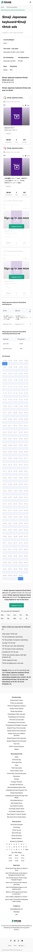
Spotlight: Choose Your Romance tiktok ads (4, 615)
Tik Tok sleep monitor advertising (12, 649)
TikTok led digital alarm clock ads (12, 663)
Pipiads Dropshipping (16, 793)
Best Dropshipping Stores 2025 (16, 787)
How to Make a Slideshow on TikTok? (16, 897)
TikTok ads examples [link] (11, 7)
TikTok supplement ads (9, 660)
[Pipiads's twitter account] (14, 940)
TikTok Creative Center (16, 771)
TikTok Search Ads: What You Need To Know (16, 869)
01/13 (16, 858)
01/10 (22, 858)
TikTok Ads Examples (16, 824)
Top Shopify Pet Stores (16, 806)
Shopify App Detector (16, 711)
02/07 (10, 855)
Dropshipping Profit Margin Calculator (16, 725)
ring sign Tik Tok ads (8, 643)
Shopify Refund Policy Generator (16, 731)
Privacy (10, 945)
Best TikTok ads (16, 833)
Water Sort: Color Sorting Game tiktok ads (16, 618)
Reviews (16, 779)
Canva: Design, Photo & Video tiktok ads (10, 615)
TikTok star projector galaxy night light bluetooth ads (14, 656)
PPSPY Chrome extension (16, 746)
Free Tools (17, 744)
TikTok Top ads (16, 830)
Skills (16, 765)
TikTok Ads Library (16, 768)
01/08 (16, 861)
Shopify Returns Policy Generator (16, 738)
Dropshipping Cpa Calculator (16, 717)
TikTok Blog (16, 827)
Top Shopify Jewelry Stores (16, 809)
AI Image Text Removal (16, 784)
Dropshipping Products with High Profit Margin (17, 796)
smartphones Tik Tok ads (10, 652)
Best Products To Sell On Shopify (16, 814)
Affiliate (16, 749)
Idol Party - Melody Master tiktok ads (4, 618)
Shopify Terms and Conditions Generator (16, 734)
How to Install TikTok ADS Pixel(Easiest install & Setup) (16, 900)
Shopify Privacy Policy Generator (16, 728)
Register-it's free (16, 226)
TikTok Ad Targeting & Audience (16, 706)
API (16, 914)
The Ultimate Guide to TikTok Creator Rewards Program (16, 879)
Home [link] (2, 7)
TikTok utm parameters (16, 703)
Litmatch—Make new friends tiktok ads (23, 618)
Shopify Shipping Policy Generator (16, 741)
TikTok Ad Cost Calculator (16, 720)
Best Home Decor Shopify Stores (16, 817)
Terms (15, 945)
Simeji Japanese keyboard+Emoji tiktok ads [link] (13, 10)
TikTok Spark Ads (16, 762)
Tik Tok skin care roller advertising (13, 646)
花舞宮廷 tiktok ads (29, 618)
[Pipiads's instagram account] (22, 940)
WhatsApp (16, 912)
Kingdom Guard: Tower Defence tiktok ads (23, 615)
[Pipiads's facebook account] (11, 940)
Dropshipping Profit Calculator (16, 722)
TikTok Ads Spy (16, 760)
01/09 (10, 861)
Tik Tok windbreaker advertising (12, 637)
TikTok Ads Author (16, 836)
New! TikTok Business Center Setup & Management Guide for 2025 (16, 874)
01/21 (10, 858)
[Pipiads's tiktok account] (18, 940)
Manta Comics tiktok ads (29, 615)
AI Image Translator (16, 782)
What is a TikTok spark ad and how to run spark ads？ (16, 893)
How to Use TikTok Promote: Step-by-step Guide (16, 883)
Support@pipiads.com (16, 909)
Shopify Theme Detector (16, 708)
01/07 (22, 861)
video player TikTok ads (9, 634)
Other (26, 849)
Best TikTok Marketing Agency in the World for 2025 (16, 888)
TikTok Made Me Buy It (16, 800)
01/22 (22, 855)
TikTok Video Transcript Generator (16, 773)
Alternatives (16, 776)
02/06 (16, 855)
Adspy (16, 757)
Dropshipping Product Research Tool (16, 790)
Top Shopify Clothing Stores (17, 811)
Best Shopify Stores (16, 803)
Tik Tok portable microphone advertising (15, 640)
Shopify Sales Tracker (16, 700)
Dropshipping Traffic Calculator (16, 714)
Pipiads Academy (17, 838)
